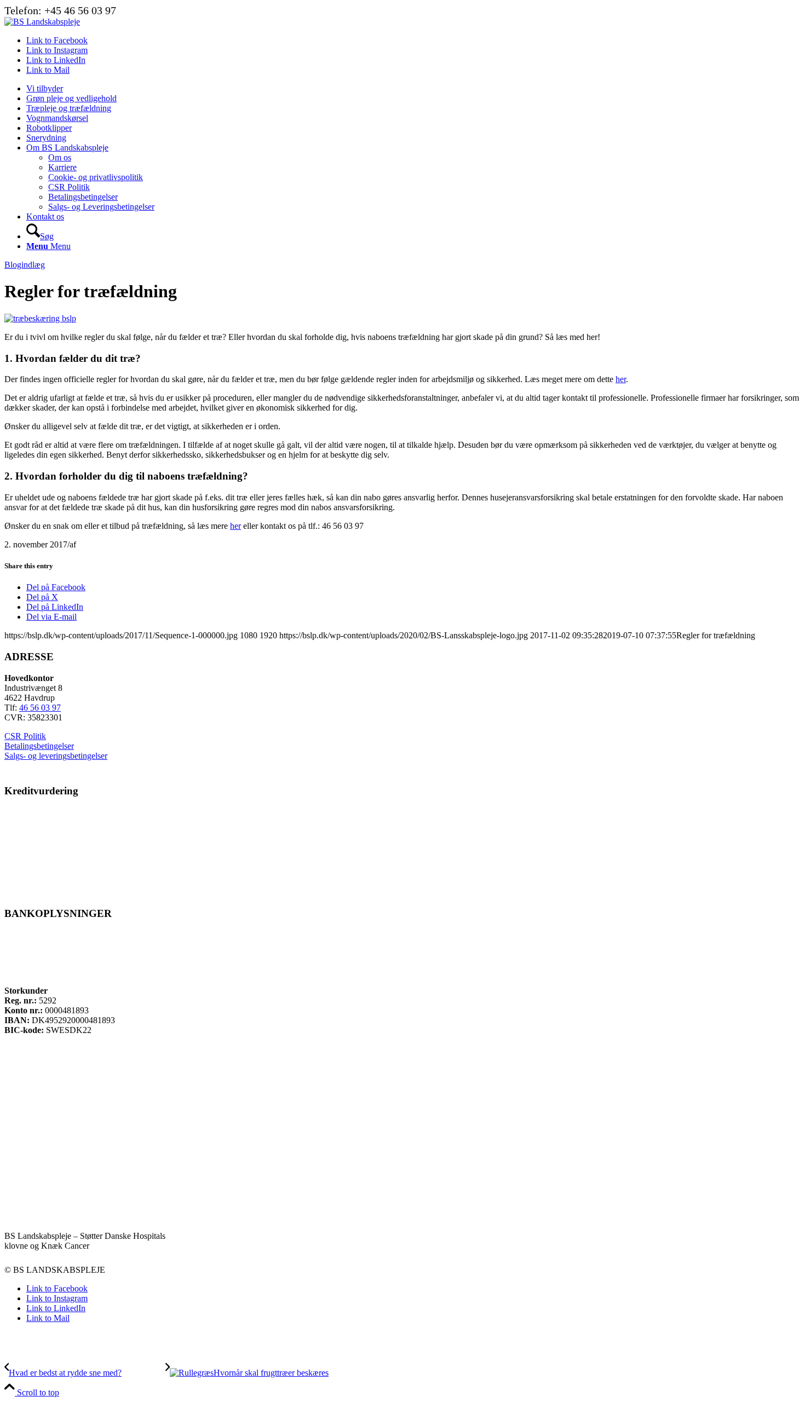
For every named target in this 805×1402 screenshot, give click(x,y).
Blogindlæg (24, 264)
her (621, 379)
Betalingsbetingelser (39, 746)
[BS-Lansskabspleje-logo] (42, 21)
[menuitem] (413, 89)
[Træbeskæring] (40, 318)
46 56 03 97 (40, 707)
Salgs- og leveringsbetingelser (55, 755)
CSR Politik (25, 736)
